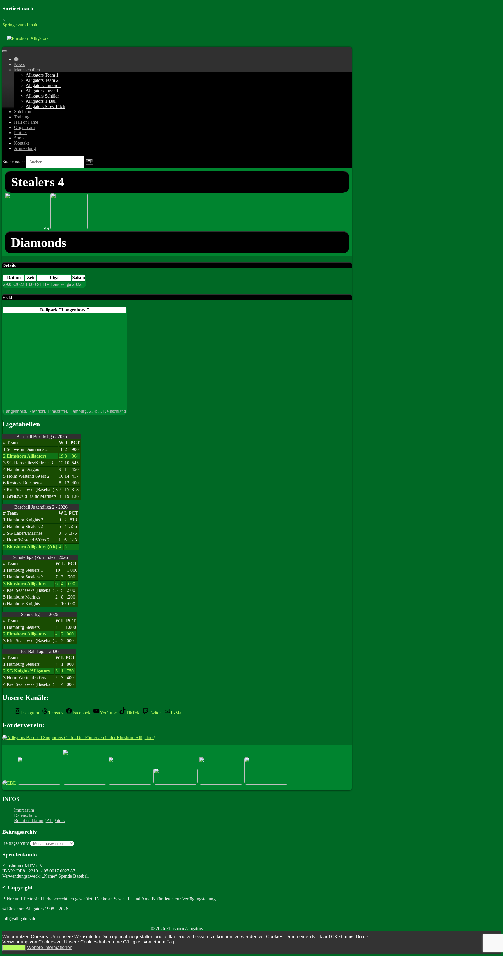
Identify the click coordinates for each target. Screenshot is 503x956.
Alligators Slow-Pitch (45, 106)
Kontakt (21, 143)
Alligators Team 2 (42, 80)
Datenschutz (25, 815)
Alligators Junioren (43, 85)
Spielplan (22, 111)
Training (21, 116)
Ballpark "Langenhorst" (64, 309)
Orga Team (24, 127)
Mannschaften (27, 69)
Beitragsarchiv (15, 843)
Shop (19, 137)
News (19, 64)
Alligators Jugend (42, 90)
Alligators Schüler (42, 95)
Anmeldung (25, 148)
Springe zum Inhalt (19, 24)
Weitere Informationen (49, 947)
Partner (20, 132)
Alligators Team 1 (42, 74)
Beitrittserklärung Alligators (39, 820)
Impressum (24, 810)
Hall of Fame (26, 122)
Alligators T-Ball (41, 101)
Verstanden (14, 948)
